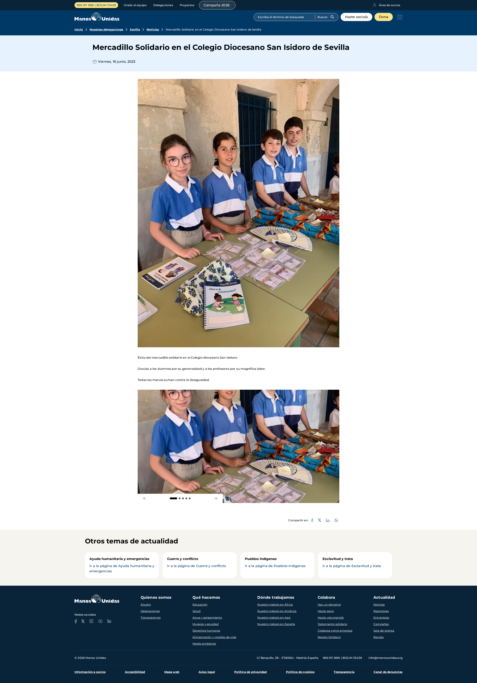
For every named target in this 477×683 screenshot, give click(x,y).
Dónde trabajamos (275, 597)
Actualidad (384, 597)
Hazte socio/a (356, 17)
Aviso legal (207, 672)
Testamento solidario (332, 624)
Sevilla (135, 29)
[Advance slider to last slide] (144, 498)
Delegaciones (163, 5)
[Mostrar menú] (398, 17)
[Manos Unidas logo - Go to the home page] (97, 19)
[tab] (173, 498)
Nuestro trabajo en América (276, 611)
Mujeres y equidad (205, 624)
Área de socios (389, 5)
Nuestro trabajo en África (275, 604)
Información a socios (90, 672)
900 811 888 (85, 5)
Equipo (146, 604)
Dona (383, 17)
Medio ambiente (204, 643)
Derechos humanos (206, 630)
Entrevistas (381, 617)
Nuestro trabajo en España (276, 624)
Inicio (79, 29)
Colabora (326, 597)
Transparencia (151, 617)
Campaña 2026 (217, 5)
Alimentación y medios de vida (214, 637)
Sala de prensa (383, 630)
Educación (199, 604)
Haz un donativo (329, 604)
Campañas (381, 624)
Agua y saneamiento (207, 617)
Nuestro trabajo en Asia (273, 617)
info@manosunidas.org (385, 658)
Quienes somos (156, 597)
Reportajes (381, 611)
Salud (196, 611)
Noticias (153, 29)
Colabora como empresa (335, 630)
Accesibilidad (135, 672)
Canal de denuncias (388, 672)
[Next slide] (215, 498)
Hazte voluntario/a (331, 617)
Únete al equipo (135, 5)
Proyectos (187, 5)
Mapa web (171, 672)
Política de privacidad (250, 672)
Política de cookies (300, 672)
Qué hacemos (206, 597)
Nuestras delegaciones (106, 29)
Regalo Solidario (329, 637)
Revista (378, 637)
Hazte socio (326, 611)
